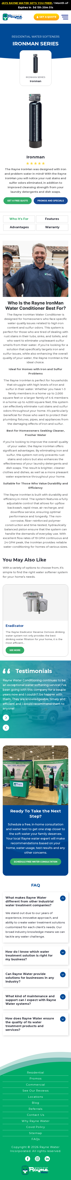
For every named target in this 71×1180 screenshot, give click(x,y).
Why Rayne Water (36, 1121)
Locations (35, 1096)
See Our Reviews (36, 1090)
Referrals (35, 1109)
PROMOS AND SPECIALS (51, 200)
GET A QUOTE (47, 17)
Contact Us (35, 1115)
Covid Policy (35, 1127)
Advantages (19, 227)
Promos (35, 1078)
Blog (35, 1102)
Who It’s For (18, 219)
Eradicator (15, 626)
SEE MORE (14, 650)
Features (52, 219)
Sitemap (35, 1133)
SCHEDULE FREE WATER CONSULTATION (35, 861)
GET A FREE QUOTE (17, 200)
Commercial (35, 1084)
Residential (35, 1072)
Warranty (52, 227)
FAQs (35, 1139)
